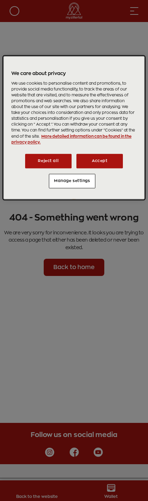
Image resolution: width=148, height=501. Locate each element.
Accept (99, 161)
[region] (74, 128)
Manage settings (72, 181)
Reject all (48, 161)
